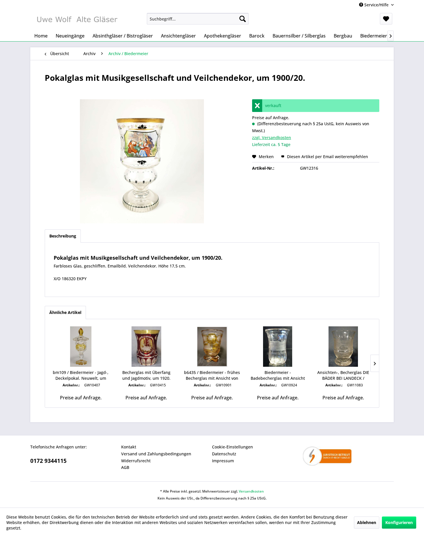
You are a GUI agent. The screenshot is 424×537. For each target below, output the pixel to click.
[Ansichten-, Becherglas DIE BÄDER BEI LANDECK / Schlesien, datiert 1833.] (343, 346)
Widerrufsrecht (136, 460)
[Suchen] (243, 19)
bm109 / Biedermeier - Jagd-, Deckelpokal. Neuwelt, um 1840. (80, 375)
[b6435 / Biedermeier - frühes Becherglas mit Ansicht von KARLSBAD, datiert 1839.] (212, 346)
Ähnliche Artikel (65, 312)
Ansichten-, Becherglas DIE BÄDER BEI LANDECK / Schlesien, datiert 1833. (343, 375)
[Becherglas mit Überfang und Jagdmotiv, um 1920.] (146, 346)
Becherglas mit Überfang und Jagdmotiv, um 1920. (146, 375)
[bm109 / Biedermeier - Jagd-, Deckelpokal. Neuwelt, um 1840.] (80, 346)
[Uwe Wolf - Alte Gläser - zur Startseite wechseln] (76, 20)
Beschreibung (62, 236)
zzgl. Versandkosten (271, 137)
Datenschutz (224, 453)
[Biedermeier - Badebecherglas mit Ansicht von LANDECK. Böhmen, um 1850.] (277, 346)
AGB (125, 467)
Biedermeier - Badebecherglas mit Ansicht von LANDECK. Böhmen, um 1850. (278, 375)
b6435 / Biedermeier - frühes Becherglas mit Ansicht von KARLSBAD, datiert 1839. (212, 375)
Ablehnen (366, 522)
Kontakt (128, 447)
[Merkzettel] (386, 19)
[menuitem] (198, 19)
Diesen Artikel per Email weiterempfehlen (327, 156)
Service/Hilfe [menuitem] (376, 5)
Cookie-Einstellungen (232, 447)
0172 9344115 (48, 461)
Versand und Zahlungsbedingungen (156, 453)
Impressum (223, 460)
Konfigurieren (399, 522)
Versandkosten (251, 491)
